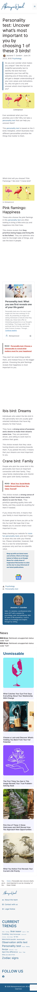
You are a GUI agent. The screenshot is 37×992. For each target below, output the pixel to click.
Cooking (5, 934)
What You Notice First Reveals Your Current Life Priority (18, 870)
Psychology (17, 58)
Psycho (23, 946)
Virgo (24, 952)
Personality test (11, 589)
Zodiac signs (10, 958)
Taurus (20, 952)
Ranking (28, 946)
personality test (9, 120)
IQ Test (16, 937)
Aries (3, 931)
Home (9, 881)
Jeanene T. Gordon (18, 608)
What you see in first (8, 954)
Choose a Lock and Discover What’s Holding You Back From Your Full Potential (18, 740)
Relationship (11, 949)
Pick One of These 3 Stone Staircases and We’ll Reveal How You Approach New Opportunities (17, 827)
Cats (28, 931)
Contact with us (11, 904)
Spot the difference (10, 952)
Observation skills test (14, 942)
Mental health (21, 939)
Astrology (7, 931)
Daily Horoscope (15, 934)
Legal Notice (10, 909)
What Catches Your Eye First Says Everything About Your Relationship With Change (18, 696)
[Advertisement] (18, 158)
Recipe (5, 949)
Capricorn (24, 931)
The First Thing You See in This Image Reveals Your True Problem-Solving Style (17, 783)
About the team (11, 900)
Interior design (10, 936)
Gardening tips (23, 934)
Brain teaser (15, 931)
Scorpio (16, 949)
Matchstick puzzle (9, 939)
